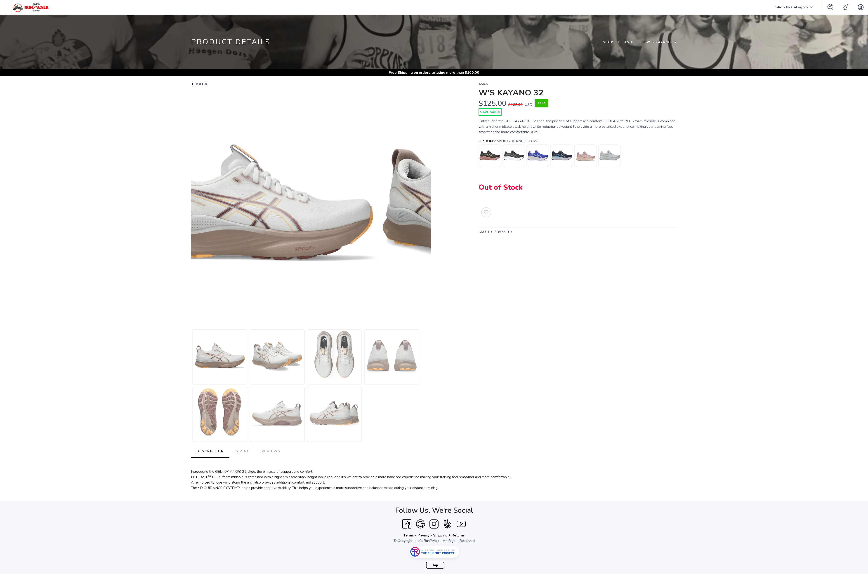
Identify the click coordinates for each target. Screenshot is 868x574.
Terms (408, 535)
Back (201, 84)
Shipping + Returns (449, 535)
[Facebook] (407, 524)
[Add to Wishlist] (486, 212)
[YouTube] (461, 524)
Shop (608, 42)
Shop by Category (791, 7)
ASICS (630, 42)
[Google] (420, 524)
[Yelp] (447, 524)
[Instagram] (434, 524)
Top (435, 565)
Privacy (423, 535)
